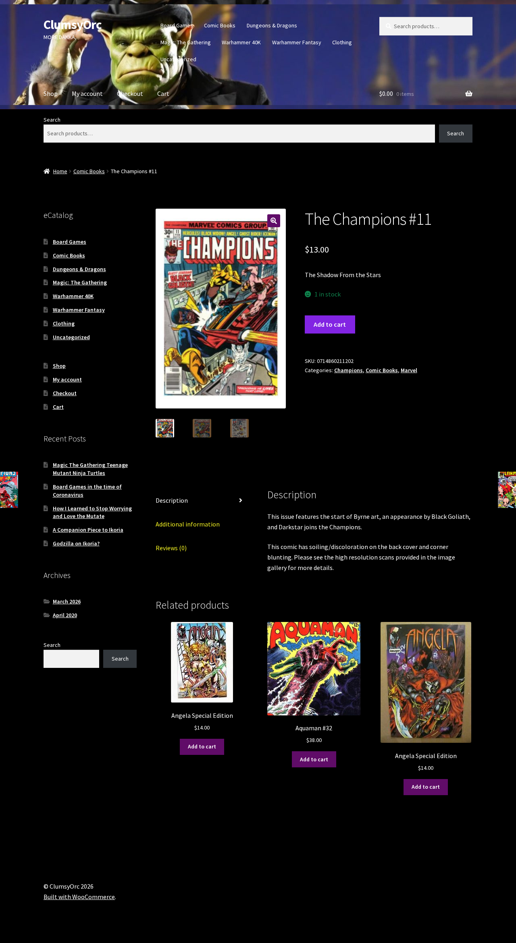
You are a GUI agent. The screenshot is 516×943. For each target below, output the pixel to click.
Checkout (130, 93)
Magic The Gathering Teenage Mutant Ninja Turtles (90, 469)
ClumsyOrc (73, 25)
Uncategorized (178, 59)
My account (87, 93)
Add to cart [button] (202, 746)
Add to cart (330, 324)
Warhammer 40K (241, 42)
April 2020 (65, 615)
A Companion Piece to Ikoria (88, 529)
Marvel (409, 370)
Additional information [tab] (188, 524)
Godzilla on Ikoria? (76, 543)
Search (52, 119)
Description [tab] (172, 500)
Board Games (176, 25)
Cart (163, 93)
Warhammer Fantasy (296, 42)
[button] (273, 220)
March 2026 (67, 601)
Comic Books (219, 25)
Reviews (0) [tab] (171, 548)
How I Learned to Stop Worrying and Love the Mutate (92, 512)
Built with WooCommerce (79, 897)
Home (60, 171)
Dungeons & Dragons (272, 25)
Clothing (342, 42)
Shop (51, 93)
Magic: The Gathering (185, 42)
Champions (348, 370)
